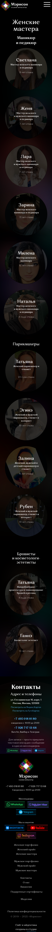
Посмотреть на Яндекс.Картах (26, 707)
